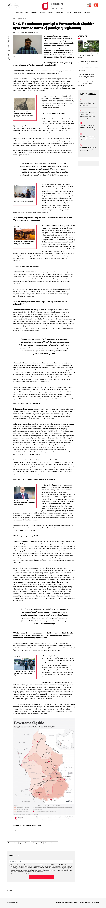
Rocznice (43, 12)
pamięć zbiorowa (24, 843)
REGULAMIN (87, 903)
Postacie (50, 12)
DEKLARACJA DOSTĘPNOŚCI (67, 903)
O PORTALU (58, 903)
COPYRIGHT (81, 903)
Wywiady (19, 12)
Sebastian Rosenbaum (51, 843)
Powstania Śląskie (12, 843)
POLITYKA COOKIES (95, 903)
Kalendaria (59, 12)
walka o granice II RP (37, 843)
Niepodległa (77, 12)
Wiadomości (29, 32)
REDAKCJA (76, 903)
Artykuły (68, 12)
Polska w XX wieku (31, 12)
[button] (98, 890)
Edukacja (87, 12)
